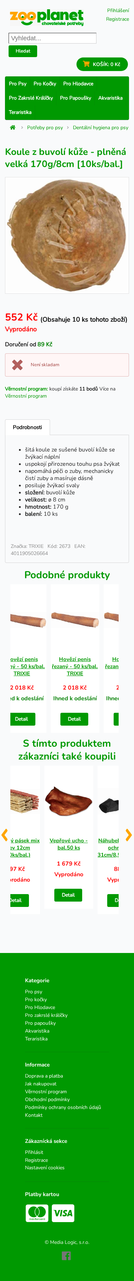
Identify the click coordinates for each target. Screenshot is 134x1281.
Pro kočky (45, 83)
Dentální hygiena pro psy (100, 127)
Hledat (23, 51)
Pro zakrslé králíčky (31, 98)
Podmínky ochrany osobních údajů (63, 1107)
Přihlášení (118, 10)
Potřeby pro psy (45, 127)
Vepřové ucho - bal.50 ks (69, 844)
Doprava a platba (44, 1076)
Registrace (117, 19)
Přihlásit (34, 1153)
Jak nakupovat (40, 1083)
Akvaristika (110, 98)
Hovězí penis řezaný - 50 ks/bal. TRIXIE (75, 666)
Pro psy (17, 83)
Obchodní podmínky (47, 1099)
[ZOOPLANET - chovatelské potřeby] (47, 17)
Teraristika (20, 112)
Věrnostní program (26, 396)
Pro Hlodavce (78, 83)
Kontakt (34, 1115)
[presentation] (4, 832)
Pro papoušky (75, 98)
